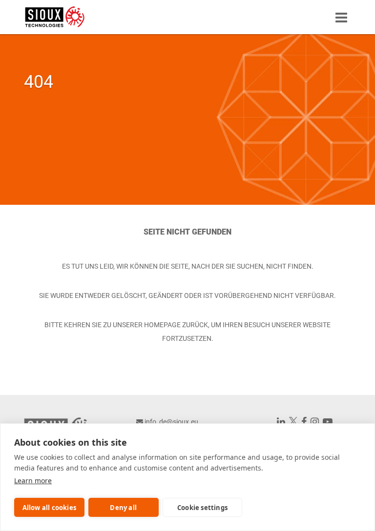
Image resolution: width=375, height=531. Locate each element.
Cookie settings (202, 507)
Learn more (33, 480)
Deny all (123, 507)
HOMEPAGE (162, 325)
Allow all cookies (49, 507)
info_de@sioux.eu (171, 422)
